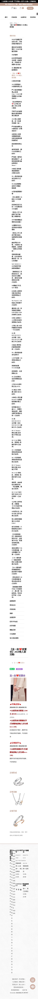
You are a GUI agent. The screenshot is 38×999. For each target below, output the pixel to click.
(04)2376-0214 (25, 856)
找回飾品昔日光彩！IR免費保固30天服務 (17, 207)
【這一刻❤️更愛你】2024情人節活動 (17, 75)
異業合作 (15, 984)
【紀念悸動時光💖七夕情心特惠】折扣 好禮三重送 (17, 105)
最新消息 (14, 868)
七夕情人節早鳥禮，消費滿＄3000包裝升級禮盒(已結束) (17, 505)
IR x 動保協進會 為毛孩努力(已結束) (17, 178)
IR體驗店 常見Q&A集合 (16, 286)
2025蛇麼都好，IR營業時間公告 (17, 85)
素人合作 (21, 984)
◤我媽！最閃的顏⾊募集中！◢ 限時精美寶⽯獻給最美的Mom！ (17, 161)
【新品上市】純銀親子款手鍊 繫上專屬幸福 (17, 214)
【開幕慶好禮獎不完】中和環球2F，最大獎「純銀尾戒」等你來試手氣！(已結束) (17, 592)
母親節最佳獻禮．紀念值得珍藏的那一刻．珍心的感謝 (17, 257)
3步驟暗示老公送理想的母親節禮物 (17, 227)
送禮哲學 (14, 890)
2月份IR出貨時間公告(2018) (16, 385)
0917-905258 (19, 860)
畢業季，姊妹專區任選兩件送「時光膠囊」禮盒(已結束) (17, 485)
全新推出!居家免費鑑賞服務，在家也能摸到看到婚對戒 (17, 137)
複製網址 (19, 669)
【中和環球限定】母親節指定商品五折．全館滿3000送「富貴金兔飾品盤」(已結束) (17, 539)
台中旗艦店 (26, 851)
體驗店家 (14, 885)
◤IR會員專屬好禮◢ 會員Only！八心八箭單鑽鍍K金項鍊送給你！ (17, 94)
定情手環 (13, 811)
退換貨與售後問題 (11, 919)
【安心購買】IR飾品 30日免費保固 (17, 199)
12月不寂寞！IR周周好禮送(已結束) (17, 360)
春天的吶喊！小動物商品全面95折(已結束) (17, 529)
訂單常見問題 (11, 881)
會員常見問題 (11, 865)
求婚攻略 (14, 912)
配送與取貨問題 (11, 899)
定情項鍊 (13, 792)
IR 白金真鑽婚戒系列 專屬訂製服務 (16, 186)
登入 (15, 8)
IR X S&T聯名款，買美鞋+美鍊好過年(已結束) (16, 443)
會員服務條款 (15, 990)
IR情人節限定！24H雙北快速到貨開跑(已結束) (17, 320)
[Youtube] (21, 889)
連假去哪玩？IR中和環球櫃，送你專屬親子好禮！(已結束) (17, 551)
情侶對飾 (33, 17)
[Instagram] (18, 889)
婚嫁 (14, 899)
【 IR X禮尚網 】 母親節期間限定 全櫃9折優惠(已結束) (17, 561)
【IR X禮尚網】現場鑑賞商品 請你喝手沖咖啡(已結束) (17, 571)
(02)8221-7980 (18, 856)
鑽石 (6, 17)
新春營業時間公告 (17, 145)
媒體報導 (14, 874)
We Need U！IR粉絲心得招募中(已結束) (17, 303)
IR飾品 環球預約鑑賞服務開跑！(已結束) (16, 347)
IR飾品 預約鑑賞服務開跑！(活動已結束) (16, 171)
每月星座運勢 (14, 861)
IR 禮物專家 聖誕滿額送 (16, 69)
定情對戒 (13, 773)
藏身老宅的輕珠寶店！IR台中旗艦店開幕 (17, 49)
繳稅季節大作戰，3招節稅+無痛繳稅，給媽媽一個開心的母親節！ (17, 247)
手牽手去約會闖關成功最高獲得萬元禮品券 (17, 113)
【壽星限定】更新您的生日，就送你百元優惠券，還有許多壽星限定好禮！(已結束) (17, 277)
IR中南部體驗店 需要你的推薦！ (17, 221)
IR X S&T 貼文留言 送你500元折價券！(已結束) (17, 495)
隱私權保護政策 (18, 987)
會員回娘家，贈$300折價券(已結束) (17, 151)
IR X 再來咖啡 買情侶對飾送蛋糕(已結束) (17, 452)
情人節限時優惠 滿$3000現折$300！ (17, 521)
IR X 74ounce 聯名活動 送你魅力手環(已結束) (16, 434)
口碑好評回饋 (16, 81)
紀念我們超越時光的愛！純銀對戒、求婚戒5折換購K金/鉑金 (17, 61)
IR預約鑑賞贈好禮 (17, 192)
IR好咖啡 (15, 55)
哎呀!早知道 (14, 905)
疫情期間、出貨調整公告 (17, 372)
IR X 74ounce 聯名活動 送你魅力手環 (16, 467)
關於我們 (15, 979)
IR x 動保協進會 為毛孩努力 (17, 353)
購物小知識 (11, 937)
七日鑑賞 (15, 982)
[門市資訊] (33, 980)
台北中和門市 (19, 851)
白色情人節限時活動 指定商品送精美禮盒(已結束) (17, 294)
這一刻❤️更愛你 (19, 663)
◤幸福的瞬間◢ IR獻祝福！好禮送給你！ (17, 129)
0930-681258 (25, 862)
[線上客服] (33, 987)
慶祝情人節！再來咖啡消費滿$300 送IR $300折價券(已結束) (17, 311)
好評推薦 (14, 879)
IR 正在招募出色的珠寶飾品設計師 (17, 379)
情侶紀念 (14, 896)
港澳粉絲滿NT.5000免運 (16, 366)
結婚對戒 (23, 17)
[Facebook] (16, 889)
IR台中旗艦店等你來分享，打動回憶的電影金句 (17, 41)
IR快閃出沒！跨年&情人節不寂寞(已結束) (17, 513)
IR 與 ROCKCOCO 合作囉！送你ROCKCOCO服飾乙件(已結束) (17, 337)
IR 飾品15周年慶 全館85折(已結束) (16, 392)
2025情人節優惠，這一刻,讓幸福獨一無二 (16, 121)
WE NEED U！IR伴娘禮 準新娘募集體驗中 (17, 266)
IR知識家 (14, 855)
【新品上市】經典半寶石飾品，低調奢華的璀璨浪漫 (17, 236)
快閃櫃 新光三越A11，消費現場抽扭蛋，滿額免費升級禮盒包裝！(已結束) (17, 411)
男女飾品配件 (10, 907)
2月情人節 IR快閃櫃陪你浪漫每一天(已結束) (17, 328)
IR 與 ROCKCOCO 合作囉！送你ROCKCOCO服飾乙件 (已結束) (17, 423)
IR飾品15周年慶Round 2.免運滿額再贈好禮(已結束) (17, 400)
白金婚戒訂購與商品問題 (11, 959)
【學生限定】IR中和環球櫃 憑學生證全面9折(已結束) (17, 580)
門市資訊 (30, 8)
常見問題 (21, 979)
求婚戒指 (14, 17)
